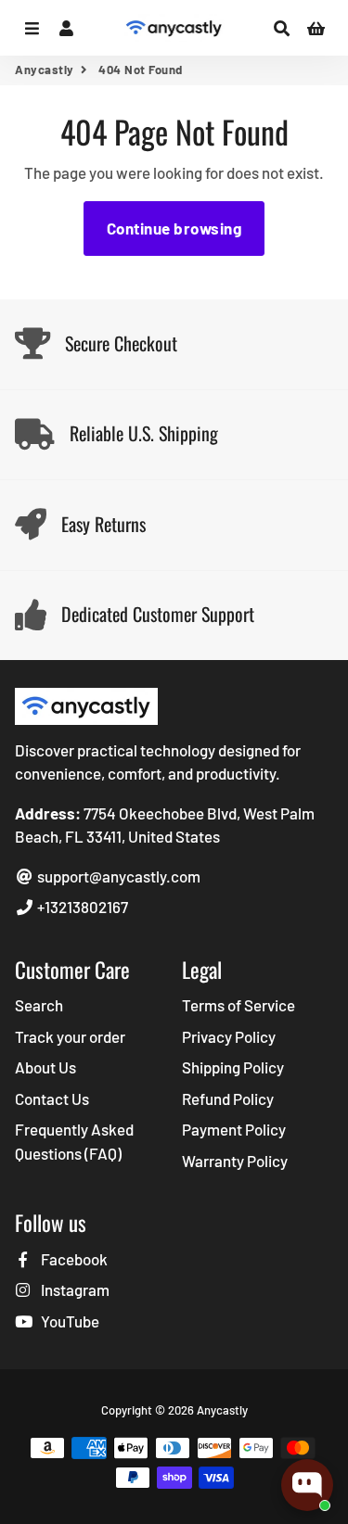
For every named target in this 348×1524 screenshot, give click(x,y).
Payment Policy (234, 1129)
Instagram (74, 1289)
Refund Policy (228, 1098)
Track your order (70, 1036)
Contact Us (52, 1098)
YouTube (68, 1321)
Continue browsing (174, 228)
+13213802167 (81, 906)
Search (39, 1005)
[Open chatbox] (307, 1485)
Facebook (73, 1259)
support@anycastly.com (117, 876)
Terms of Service (238, 1005)
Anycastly (44, 69)
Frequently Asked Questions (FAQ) (74, 1141)
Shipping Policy (233, 1067)
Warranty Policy (235, 1160)
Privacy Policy (229, 1036)
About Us (45, 1067)
